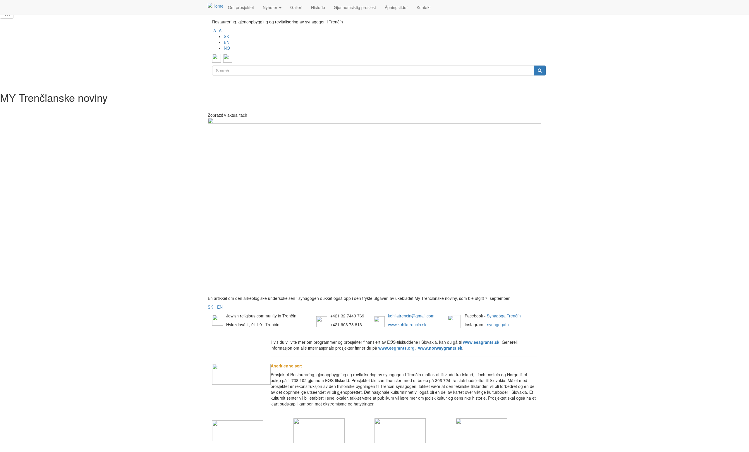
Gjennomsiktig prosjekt (355, 7)
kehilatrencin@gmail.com (411, 316)
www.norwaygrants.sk (440, 348)
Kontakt (424, 7)
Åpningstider (396, 7)
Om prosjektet (241, 7)
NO (227, 48)
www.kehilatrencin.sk (407, 324)
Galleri (296, 7)
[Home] (216, 5)
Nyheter (271, 7)
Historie (318, 7)
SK (226, 36)
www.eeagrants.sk (481, 342)
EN (226, 42)
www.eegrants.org (396, 348)
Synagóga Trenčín (504, 316)
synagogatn (498, 324)
